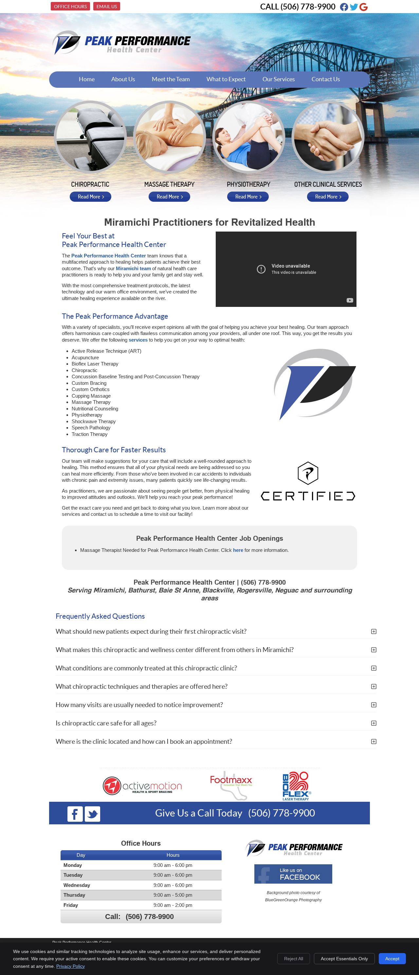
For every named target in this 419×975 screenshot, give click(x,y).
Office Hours (70, 6)
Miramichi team (133, 268)
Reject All (293, 958)
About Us (123, 79)
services (138, 340)
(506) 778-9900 (308, 6)
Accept (392, 958)
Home (87, 79)
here (238, 550)
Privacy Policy (70, 966)
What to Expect (226, 79)
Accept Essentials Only (344, 958)
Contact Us (326, 79)
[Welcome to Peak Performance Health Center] (120, 55)
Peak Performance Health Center (108, 255)
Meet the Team (171, 79)
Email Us (107, 6)
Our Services (279, 79)
